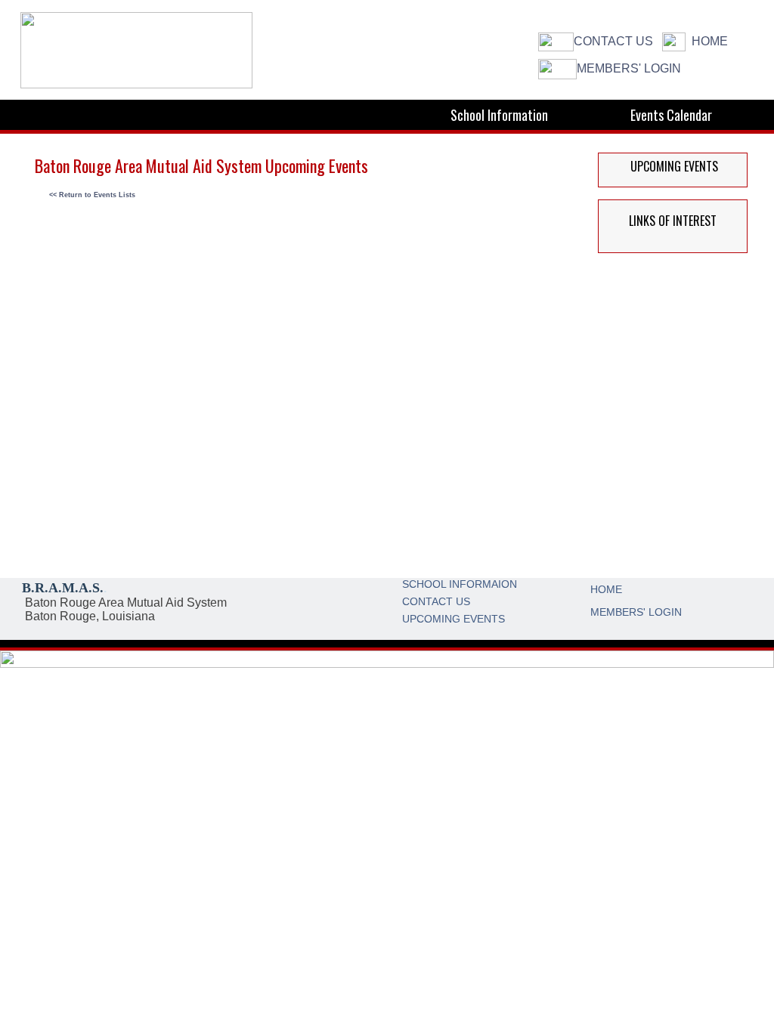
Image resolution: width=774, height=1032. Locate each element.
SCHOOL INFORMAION (459, 584)
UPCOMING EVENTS (453, 619)
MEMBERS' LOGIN (629, 68)
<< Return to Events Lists (92, 195)
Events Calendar (671, 115)
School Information (499, 115)
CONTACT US (613, 41)
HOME (710, 41)
